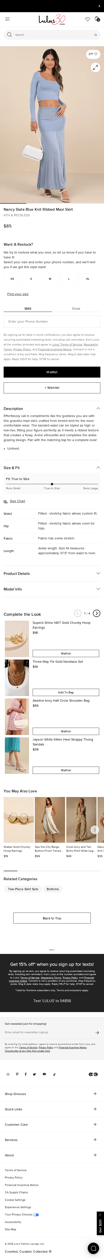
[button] (93, 54)
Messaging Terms (51, 977)
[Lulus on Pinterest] (17, 1074)
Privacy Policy (22, 349)
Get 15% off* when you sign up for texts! (52, 964)
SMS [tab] (27, 308)
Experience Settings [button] (18, 1207)
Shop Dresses (15, 1094)
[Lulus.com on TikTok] (54, 1074)
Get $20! (100, 1226)
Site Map (10, 1229)
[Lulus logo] (52, 19)
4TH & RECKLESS (17, 215)
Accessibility (13, 1222)
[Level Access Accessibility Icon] (93, 1074)
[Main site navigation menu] (7, 19)
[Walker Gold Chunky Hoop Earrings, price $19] (19, 820)
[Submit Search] (95, 35)
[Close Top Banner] (99, 6)
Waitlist (51, 372)
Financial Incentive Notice (55, 349)
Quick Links (13, 1109)
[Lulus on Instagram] (8, 1074)
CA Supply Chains (16, 1192)
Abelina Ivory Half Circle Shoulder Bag (61, 700)
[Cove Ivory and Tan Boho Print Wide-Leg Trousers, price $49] (81, 820)
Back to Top (52, 918)
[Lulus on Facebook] (26, 1074)
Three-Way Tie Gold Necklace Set (58, 661)
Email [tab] (76, 308)
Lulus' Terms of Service (67, 344)
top (63, 440)
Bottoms (53, 889)
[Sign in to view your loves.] (87, 19)
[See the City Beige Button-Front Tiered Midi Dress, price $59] (50, 820)
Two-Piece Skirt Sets (23, 889)
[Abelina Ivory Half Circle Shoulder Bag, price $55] (17, 716)
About (9, 1155)
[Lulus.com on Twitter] (34, 1074)
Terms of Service (29, 977)
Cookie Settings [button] (15, 1200)
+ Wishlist (52, 387)
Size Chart (17, 501)
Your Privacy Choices (19, 1214)
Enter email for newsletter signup (26, 1032)
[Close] (100, 1214)
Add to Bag (66, 692)
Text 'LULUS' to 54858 (52, 1001)
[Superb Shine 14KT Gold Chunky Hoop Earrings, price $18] (17, 639)
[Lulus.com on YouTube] (44, 1074)
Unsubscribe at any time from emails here (27, 1051)
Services (11, 1140)
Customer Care (16, 1124)
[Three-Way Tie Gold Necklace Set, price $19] (17, 678)
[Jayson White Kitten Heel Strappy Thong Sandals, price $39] (17, 755)
